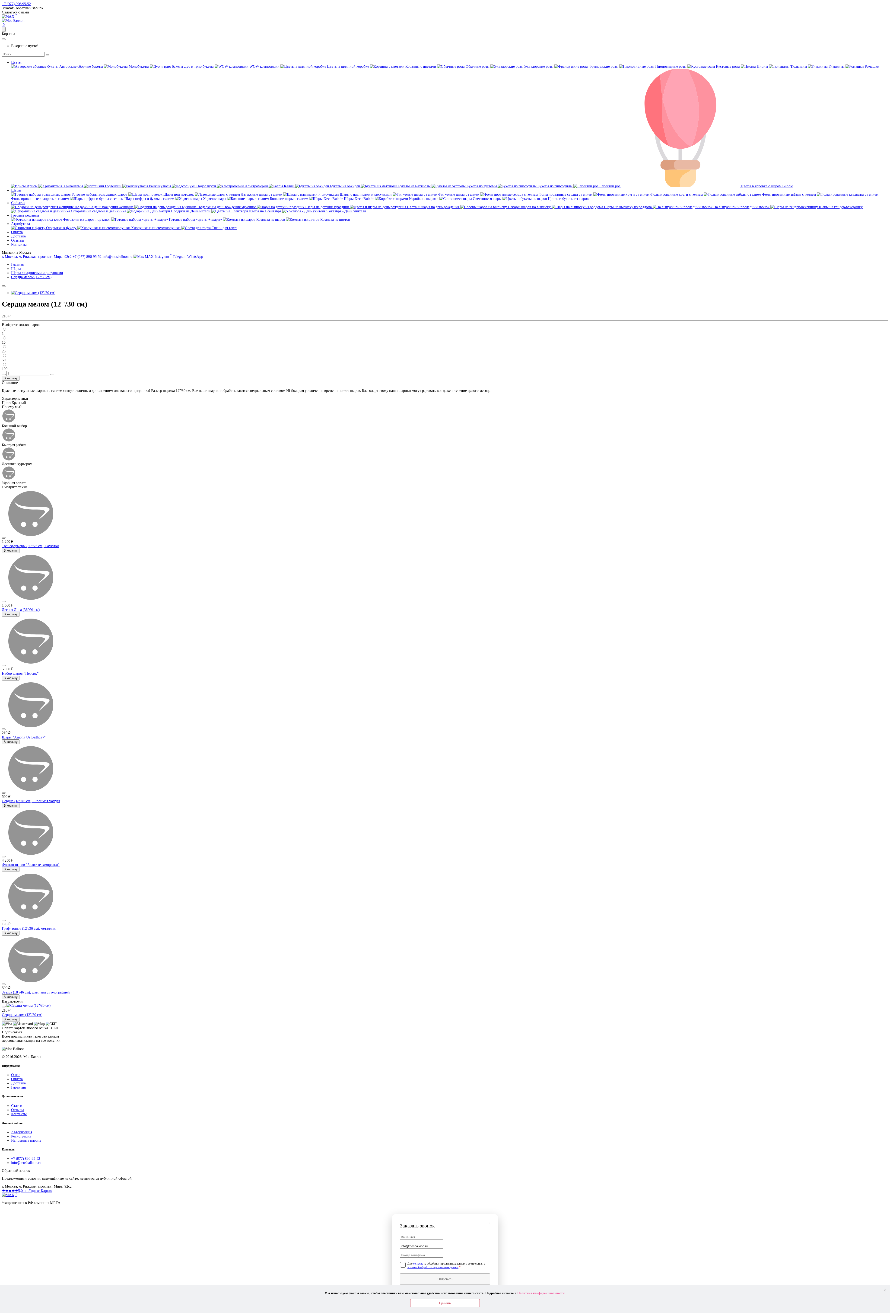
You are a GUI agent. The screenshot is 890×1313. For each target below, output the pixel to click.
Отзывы (17, 240)
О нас (15, 1075)
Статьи (16, 1106)
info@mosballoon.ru (117, 257)
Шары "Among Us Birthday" (24, 737)
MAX (149, 257)
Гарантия (18, 1087)
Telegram (179, 257)
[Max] (8, 16)
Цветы (16, 62)
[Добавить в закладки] (4, 286)
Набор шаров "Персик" (20, 673)
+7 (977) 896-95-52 (16, 4)
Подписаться (25, 1045)
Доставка (18, 236)
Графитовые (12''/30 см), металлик (29, 928)
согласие (418, 1263)
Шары (16, 190)
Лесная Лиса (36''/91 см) (21, 610)
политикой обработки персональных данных (432, 1267)
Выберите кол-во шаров (21, 325)
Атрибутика (20, 224)
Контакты (19, 244)
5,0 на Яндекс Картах (27, 1191)
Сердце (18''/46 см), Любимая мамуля (31, 801)
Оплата (17, 232)
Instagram (163, 256)
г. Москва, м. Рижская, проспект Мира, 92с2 (37, 257)
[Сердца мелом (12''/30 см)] (33, 293)
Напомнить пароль (26, 1140)
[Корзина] (4, 29)
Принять (445, 1303)
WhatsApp (195, 257)
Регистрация (21, 1136)
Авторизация (21, 1132)
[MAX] (8, 1195)
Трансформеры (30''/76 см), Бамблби (30, 546)
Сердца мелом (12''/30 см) (22, 1015)
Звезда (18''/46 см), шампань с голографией (36, 992)
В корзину (11, 378)
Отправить (445, 1279)
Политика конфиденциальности (541, 1293)
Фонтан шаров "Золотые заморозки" (31, 865)
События (18, 203)
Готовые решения (25, 215)
